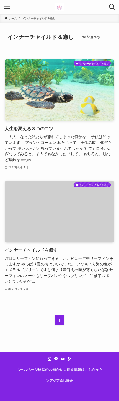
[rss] (69, 358)
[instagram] (49, 358)
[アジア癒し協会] (59, 7)
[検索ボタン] (112, 7)
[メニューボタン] (7, 7)
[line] (56, 358)
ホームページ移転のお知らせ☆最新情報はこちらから (59, 369)
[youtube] (62, 358)
